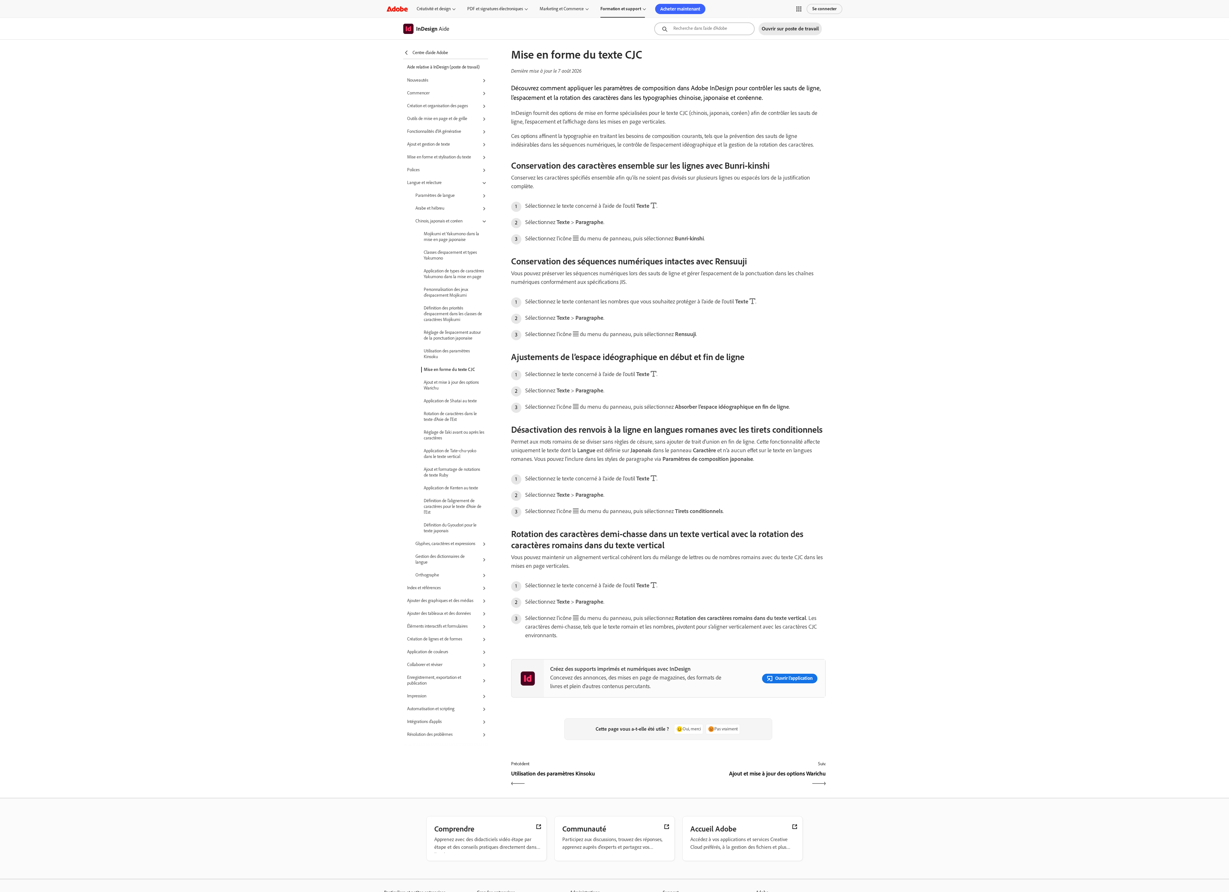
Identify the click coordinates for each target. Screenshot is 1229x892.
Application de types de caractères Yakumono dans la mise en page (454, 273)
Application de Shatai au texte (450, 401)
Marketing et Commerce (562, 9)
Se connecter (824, 9)
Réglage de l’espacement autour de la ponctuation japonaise (452, 335)
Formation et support (620, 9)
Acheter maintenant (680, 9)
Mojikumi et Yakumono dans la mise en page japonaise (451, 236)
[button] (799, 9)
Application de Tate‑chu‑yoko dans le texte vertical (450, 453)
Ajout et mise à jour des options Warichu (451, 385)
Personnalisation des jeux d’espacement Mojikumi (446, 292)
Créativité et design (434, 9)
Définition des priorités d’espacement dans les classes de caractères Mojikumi (453, 313)
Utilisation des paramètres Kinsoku (447, 353)
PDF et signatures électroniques (495, 9)
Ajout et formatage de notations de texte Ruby (452, 472)
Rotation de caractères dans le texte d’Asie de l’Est (450, 416)
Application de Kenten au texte (451, 488)
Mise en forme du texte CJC (449, 369)
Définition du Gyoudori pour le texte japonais (450, 528)
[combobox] (704, 28)
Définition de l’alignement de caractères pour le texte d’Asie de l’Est (452, 506)
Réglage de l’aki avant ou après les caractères (454, 435)
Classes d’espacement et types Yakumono (450, 255)
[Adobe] (397, 9)
